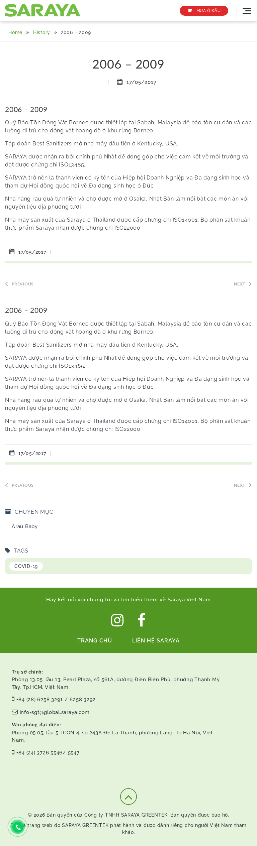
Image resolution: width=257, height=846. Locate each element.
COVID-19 (26, 566)
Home (15, 32)
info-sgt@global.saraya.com (55, 712)
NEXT (239, 284)
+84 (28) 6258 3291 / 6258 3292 (56, 700)
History (41, 32)
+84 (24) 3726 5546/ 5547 (48, 753)
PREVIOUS (23, 284)
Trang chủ (94, 640)
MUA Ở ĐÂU (208, 10)
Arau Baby (25, 526)
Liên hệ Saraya (156, 640)
